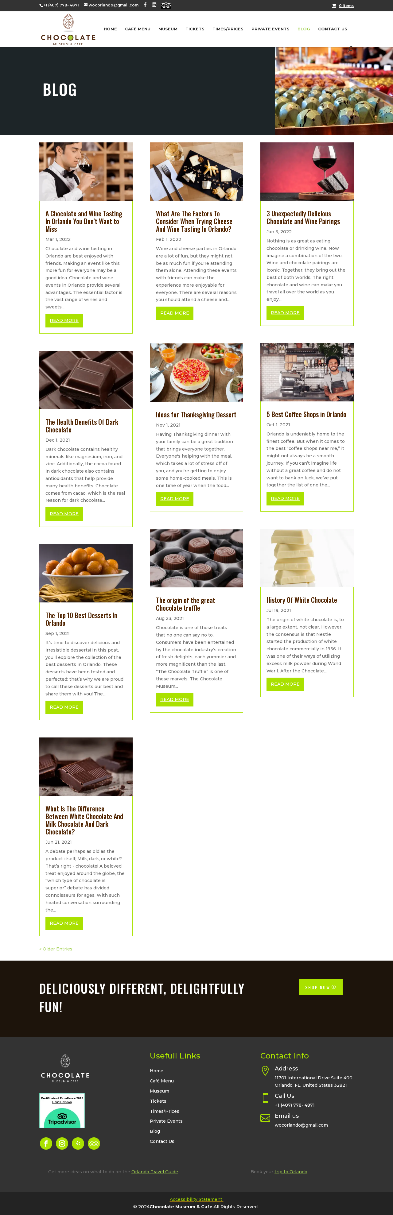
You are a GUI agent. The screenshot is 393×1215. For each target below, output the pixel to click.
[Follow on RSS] (94, 1143)
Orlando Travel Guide (154, 1171)
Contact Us (332, 29)
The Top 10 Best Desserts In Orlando (81, 619)
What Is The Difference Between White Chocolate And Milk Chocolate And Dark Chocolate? (84, 819)
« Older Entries (55, 949)
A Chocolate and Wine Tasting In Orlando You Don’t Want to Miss (83, 221)
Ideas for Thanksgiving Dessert (196, 414)
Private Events (270, 29)
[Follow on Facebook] (46, 1143)
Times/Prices (227, 29)
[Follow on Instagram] (62, 1143)
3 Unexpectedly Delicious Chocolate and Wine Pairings (303, 217)
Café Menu (137, 29)
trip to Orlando (290, 1171)
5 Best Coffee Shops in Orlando (306, 414)
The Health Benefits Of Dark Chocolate (81, 425)
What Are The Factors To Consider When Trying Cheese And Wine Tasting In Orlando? (194, 221)
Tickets (194, 29)
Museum (167, 29)
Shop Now (317, 987)
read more (64, 320)
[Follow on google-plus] (78, 1143)
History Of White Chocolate (302, 600)
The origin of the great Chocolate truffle (185, 604)
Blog (304, 29)
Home (110, 29)
